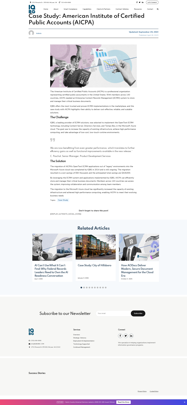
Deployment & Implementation (83, 341)
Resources (138, 9)
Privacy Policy (142, 391)
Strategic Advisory (79, 338)
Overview (76, 335)
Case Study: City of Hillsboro (94, 265)
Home (46, 9)
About (56, 9)
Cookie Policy (154, 391)
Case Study (63, 200)
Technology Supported (81, 344)
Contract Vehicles (122, 9)
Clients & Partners (103, 9)
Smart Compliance (70, 9)
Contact (150, 9)
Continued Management (81, 347)
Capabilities (87, 9)
